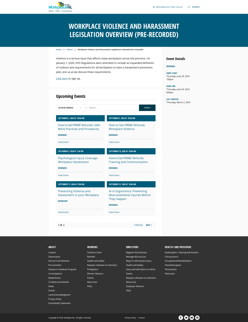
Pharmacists (171, 269)
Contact (141, 317)
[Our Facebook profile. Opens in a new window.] (181, 317)
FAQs (89, 286)
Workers (92, 247)
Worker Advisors (95, 273)
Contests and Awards (58, 282)
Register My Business (136, 252)
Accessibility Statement (59, 303)
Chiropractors (171, 256)
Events (51, 290)
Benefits (91, 256)
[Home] (60, 7)
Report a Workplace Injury (139, 260)
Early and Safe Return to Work (140, 269)
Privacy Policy (54, 299)
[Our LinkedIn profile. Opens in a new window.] (197, 317)
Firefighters (92, 269)
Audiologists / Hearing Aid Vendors (182, 252)
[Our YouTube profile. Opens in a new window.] (191, 317)
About (52, 247)
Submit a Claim (94, 252)
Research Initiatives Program (62, 269)
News (51, 286)
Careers (52, 252)
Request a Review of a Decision (102, 265)
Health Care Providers (178, 247)
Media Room (54, 277)
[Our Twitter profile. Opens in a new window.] (186, 317)
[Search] (86, 108)
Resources (92, 282)
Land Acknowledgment (59, 294)
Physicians (170, 273)
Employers (132, 247)
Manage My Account (136, 256)
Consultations (55, 273)
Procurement (54, 265)
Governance (54, 256)
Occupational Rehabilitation (178, 260)
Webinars (170, 66)
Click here (62, 78)
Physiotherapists (173, 265)
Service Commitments (59, 260)
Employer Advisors (135, 286)
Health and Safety (95, 260)
